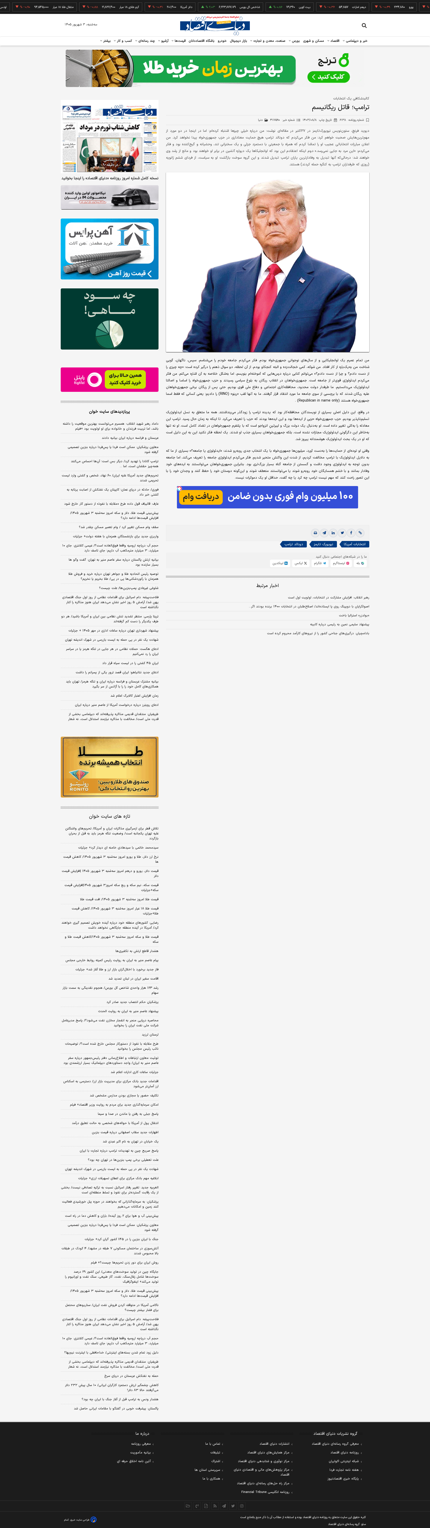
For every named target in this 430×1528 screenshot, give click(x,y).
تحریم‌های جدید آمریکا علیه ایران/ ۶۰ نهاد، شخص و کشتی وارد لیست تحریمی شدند (110, 478)
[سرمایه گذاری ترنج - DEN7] (215, 68)
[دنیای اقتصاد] (215, 26)
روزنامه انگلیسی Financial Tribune (265, 1492)
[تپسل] (179, 488)
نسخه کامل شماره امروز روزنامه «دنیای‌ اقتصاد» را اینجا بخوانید (110, 178)
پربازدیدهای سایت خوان (109, 412)
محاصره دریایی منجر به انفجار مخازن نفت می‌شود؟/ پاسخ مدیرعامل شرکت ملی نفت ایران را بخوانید (110, 1023)
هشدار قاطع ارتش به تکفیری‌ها (137, 951)
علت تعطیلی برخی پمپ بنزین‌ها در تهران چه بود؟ (123, 1160)
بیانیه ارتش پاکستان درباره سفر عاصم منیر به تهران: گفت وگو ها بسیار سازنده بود (114, 562)
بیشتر (106, 41)
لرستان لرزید (150, 1034)
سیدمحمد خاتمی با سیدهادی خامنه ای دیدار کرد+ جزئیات (118, 847)
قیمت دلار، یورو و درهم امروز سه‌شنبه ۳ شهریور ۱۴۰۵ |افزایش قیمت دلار (110, 874)
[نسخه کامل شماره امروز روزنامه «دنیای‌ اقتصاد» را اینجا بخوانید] (110, 136)
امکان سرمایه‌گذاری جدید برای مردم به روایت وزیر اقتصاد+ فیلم (114, 1104)
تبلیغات (215, 1452)
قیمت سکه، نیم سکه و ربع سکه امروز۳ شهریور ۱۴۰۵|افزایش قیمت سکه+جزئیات (111, 888)
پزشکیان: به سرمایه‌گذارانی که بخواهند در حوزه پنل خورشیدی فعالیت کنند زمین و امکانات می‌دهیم (110, 1204)
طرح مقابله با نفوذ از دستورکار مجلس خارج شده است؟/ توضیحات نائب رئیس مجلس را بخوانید (112, 1046)
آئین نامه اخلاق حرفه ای (134, 1461)
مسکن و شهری (313, 41)
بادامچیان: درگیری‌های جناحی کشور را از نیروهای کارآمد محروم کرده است (318, 633)
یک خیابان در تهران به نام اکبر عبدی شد (131, 1141)
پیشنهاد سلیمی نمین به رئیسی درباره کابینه (339, 624)
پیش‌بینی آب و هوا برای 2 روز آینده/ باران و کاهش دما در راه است (112, 1215)
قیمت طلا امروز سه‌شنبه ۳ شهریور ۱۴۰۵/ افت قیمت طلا (119, 899)
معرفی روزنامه (141, 1443)
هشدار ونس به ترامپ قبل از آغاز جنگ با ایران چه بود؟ (120, 1399)
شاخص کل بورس (214, 7)
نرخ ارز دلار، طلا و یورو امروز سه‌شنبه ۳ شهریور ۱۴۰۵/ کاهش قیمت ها (111, 859)
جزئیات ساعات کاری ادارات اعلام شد (135, 1072)
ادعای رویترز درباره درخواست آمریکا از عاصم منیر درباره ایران (117, 705)
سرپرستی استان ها (207, 1470)
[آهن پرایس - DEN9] (110, 249)
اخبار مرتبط (267, 585)
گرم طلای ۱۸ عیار (93, 7)
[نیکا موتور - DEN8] (110, 197)
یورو (375, 7)
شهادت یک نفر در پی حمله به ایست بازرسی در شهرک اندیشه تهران (112, 639)
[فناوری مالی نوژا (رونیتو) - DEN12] (110, 767)
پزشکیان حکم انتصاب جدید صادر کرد (133, 1002)
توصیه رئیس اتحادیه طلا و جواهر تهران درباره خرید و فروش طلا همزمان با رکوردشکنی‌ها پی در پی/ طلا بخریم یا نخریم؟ (113, 577)
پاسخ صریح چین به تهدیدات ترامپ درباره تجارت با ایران (119, 1150)
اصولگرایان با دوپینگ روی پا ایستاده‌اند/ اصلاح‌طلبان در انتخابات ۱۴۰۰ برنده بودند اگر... (309, 606)
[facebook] (351, 533)
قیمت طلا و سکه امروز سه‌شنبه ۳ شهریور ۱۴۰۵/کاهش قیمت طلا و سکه (112, 939)
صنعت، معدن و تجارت (269, 41)
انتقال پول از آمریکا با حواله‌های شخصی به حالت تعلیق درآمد (115, 1123)
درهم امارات (323, 7)
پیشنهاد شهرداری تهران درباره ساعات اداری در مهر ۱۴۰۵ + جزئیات (113, 630)
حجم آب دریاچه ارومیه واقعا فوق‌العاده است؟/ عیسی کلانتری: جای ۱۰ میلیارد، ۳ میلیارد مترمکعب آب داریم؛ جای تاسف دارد (110, 548)
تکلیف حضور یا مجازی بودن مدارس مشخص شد (124, 1095)
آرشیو (164, 41)
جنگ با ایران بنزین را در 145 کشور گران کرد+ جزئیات (122, 1239)
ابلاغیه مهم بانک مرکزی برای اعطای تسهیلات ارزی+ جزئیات (118, 1178)
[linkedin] (333, 533)
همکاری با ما (211, 1478)
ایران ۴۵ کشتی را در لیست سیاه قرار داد (130, 663)
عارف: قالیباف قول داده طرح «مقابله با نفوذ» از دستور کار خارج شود (111, 503)
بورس (295, 41)
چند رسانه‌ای (146, 41)
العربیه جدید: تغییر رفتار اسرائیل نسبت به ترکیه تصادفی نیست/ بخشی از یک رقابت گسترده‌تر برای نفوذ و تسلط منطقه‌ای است (110, 1190)
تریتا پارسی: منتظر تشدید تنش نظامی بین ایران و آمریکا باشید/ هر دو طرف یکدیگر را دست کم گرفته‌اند (110, 619)
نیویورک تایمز (323, 544)
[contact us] (197, 1506)
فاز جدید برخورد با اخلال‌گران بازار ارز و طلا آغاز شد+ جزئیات (117, 969)
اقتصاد (334, 41)
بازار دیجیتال (238, 41)
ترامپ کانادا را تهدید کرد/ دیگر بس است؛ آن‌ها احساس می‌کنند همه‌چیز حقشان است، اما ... (115, 464)
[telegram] (324, 533)
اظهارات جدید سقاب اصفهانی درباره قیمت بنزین (125, 1132)
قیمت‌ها (179, 41)
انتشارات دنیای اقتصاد (274, 1443)
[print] (315, 533)
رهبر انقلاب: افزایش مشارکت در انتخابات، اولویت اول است (328, 597)
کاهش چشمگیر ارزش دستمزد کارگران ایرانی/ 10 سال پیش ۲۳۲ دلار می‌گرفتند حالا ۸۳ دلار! (112, 1388)
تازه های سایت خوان (109, 816)
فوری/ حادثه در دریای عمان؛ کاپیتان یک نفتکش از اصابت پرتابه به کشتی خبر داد (113, 492)
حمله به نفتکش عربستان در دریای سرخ (131, 1376)
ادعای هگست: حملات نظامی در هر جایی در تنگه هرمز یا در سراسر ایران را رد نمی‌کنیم (112, 652)
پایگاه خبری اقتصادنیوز (343, 1478)
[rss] (215, 1506)
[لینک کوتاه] (360, 533)
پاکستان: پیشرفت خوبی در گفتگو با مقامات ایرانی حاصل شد (116, 1408)
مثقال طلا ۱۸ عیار (27, 7)
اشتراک (215, 1461)
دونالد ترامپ (293, 544)
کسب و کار (124, 41)
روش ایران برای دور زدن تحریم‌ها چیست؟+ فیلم (125, 1262)
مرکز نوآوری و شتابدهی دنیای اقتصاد (263, 1461)
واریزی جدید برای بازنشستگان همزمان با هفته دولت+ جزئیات (116, 536)
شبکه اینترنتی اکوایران (344, 1461)
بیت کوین (269, 7)
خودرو (222, 41)
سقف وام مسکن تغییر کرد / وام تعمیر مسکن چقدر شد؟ (119, 527)
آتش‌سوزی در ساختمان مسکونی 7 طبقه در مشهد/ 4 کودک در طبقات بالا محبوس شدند (110, 1251)
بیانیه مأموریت (140, 1452)
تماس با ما (212, 1443)
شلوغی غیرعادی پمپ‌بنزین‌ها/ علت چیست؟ (129, 588)
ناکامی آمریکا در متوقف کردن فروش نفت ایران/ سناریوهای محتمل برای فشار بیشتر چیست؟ (112, 1308)
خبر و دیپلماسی (356, 41)
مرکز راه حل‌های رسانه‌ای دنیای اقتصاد (263, 1483)
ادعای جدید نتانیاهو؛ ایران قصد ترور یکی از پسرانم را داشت (117, 672)
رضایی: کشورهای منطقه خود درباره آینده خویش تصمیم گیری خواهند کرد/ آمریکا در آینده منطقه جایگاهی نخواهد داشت (110, 925)
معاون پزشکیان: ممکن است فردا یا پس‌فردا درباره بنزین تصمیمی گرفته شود (113, 450)
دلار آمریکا (151, 7)
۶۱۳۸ (352, 120)
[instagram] (242, 1506)
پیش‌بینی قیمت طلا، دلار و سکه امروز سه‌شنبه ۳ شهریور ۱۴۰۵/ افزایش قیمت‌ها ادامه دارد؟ (114, 516)
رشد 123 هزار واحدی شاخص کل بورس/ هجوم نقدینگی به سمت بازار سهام (110, 990)
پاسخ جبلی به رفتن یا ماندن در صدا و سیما (128, 1114)
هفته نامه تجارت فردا (344, 1470)
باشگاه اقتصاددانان (202, 41)
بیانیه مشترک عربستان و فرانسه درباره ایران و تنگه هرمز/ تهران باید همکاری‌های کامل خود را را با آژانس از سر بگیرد (112, 684)
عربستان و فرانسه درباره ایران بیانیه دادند (130, 438)
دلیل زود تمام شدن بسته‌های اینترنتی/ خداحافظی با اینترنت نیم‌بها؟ (111, 1352)
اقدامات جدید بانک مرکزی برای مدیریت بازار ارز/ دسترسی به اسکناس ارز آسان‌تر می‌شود (111, 1084)
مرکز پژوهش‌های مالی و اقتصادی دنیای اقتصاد (261, 1472)
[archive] (188, 1506)
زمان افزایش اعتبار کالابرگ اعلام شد (134, 695)
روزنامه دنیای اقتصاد (344, 1452)
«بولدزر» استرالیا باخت (354, 615)
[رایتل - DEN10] (110, 379)
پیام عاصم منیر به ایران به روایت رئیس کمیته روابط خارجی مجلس (112, 960)
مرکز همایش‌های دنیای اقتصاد (268, 1452)
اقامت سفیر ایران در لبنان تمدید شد (133, 978)
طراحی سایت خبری (79, 1520)
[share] (206, 1506)
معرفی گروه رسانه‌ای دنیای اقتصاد (335, 1443)
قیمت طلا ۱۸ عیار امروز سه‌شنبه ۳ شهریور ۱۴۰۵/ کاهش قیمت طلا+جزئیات (115, 911)
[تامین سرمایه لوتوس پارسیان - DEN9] (110, 319)
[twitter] (342, 533)
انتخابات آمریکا (355, 544)
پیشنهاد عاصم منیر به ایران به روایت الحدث (128, 1011)
